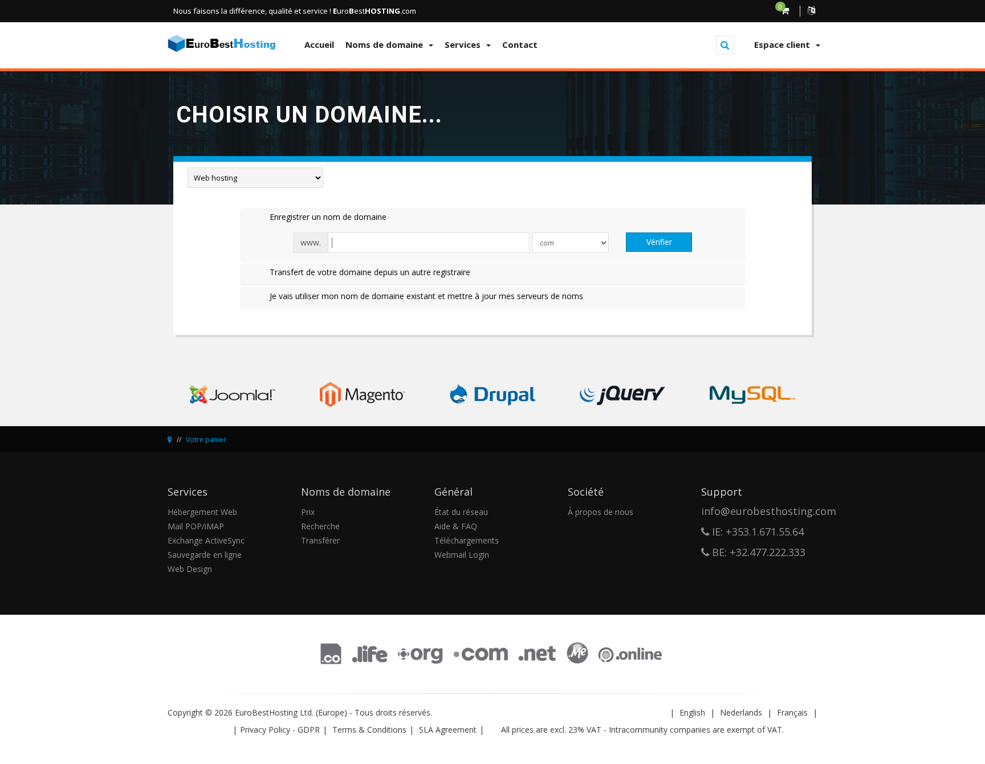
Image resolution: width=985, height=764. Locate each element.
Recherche (320, 526)
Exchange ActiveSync (206, 540)
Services (465, 44)
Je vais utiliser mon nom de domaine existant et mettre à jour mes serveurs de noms (426, 296)
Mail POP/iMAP (196, 526)
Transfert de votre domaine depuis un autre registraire (370, 272)
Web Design (190, 568)
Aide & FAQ (455, 526)
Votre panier (206, 439)
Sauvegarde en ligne (205, 554)
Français (792, 712)
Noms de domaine (386, 44)
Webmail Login (461, 554)
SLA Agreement (448, 729)
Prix (308, 511)
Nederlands (741, 712)
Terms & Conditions (369, 729)
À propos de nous (600, 511)
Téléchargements (466, 540)
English (692, 712)
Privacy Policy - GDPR (280, 729)
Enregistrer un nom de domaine (328, 216)
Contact (520, 44)
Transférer (320, 540)
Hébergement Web (202, 511)
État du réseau (461, 511)
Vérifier (659, 241)
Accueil (319, 44)
